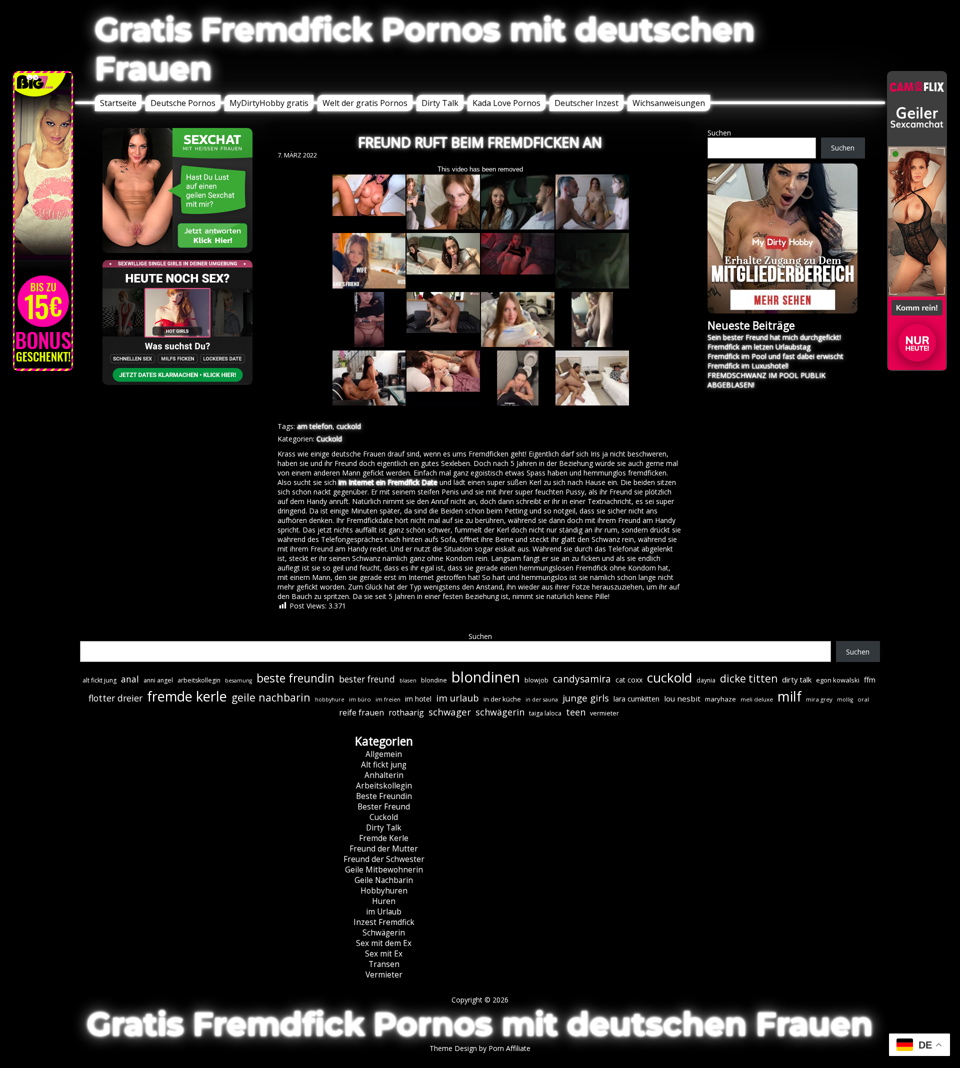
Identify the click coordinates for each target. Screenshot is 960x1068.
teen (576, 712)
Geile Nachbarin (383, 880)
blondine (434, 680)
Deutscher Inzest (586, 103)
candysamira (582, 679)
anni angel (158, 680)
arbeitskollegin (199, 680)
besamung (238, 680)
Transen (384, 964)
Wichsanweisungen (668, 103)
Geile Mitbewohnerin (384, 869)
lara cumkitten (637, 699)
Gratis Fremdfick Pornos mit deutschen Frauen (425, 49)
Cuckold (329, 439)
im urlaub (457, 698)
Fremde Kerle (383, 838)
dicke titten (749, 679)
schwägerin (500, 712)
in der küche (502, 699)
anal (130, 679)
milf (790, 696)
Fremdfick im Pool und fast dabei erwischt (776, 356)
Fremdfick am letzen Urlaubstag (759, 347)
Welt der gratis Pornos (365, 103)
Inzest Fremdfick (384, 922)
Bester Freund (384, 807)
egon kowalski (838, 680)
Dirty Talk (440, 103)
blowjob (536, 680)
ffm (870, 679)
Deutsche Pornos (183, 103)
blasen (408, 680)
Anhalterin (384, 775)
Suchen (719, 133)
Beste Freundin (384, 796)
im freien (388, 699)
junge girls (585, 698)
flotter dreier (115, 698)
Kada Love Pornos (506, 103)
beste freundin (295, 678)
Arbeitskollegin (384, 785)
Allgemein (384, 754)
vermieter (604, 713)
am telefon (314, 426)
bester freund (367, 679)
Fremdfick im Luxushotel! (748, 365)
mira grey (819, 699)
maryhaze (720, 699)
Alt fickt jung (383, 765)
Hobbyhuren (384, 891)
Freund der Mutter (384, 849)
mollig (845, 699)
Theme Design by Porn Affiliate (480, 1048)
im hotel (418, 699)
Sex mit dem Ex (384, 943)
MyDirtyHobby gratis (269, 103)
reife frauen (361, 712)
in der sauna (542, 699)
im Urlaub (384, 911)
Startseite (118, 103)
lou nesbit (682, 699)
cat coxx (629, 679)
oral (863, 699)
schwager (449, 712)
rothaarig (406, 712)
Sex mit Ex (383, 953)
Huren (384, 901)
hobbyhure (329, 699)
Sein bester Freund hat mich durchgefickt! (774, 337)
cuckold (348, 426)
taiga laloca (545, 713)
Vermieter (384, 975)
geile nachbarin (271, 697)
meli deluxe (756, 699)
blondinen (486, 677)
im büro (360, 699)
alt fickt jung (99, 680)
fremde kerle (187, 696)
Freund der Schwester (384, 859)
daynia (706, 680)
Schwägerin (383, 933)
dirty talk (797, 679)
